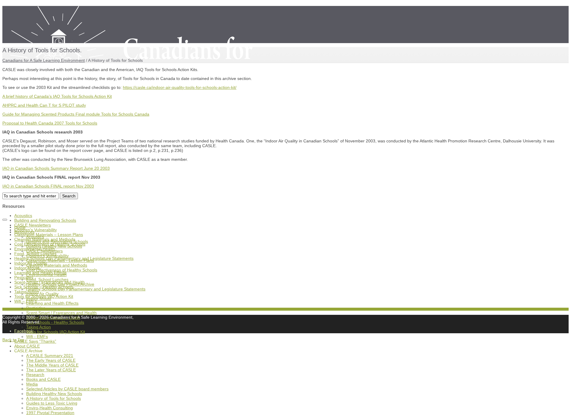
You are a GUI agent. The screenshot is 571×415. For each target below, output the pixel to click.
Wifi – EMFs (25, 301)
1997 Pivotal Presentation (50, 412)
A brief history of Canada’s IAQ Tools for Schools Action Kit (57, 96)
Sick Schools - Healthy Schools (55, 322)
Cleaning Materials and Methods (56, 265)
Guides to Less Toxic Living (51, 403)
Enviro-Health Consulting (49, 407)
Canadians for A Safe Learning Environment (43, 60)
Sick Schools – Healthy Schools (43, 286)
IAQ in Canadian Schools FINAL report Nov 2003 (48, 186)
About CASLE (27, 346)
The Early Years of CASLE (51, 360)
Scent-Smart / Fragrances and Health (61, 312)
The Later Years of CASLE (51, 369)
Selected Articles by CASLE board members (67, 388)
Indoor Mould (26, 267)
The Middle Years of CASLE (52, 365)
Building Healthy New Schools (54, 393)
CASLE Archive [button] (28, 350)
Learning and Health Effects (52, 303)
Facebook (23, 330)
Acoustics (23, 215)
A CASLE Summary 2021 (49, 355)
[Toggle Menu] (4, 220)
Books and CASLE (43, 379)
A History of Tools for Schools (53, 398)
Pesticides (35, 308)
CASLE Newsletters (32, 225)
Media (32, 384)
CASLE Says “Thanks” (35, 341)
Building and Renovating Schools (45, 220)
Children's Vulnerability (35, 229)
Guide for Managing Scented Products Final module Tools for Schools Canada (75, 114)
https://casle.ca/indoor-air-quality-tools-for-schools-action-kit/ (179, 87)
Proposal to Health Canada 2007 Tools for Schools (49, 123)
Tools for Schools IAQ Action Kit (55, 331)
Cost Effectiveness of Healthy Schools (49, 244)
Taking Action (38, 327)
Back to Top (13, 339)
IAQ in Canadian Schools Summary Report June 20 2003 (56, 168)
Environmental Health (34, 248)
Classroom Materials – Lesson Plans (48, 234)
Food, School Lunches (35, 253)
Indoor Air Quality (30, 263)
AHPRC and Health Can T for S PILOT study (44, 105)
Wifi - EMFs (37, 336)
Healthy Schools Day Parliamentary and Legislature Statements (85, 289)
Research (35, 374)
